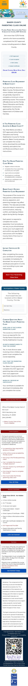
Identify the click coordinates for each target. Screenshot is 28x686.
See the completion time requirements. (10, 566)
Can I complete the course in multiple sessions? (12, 463)
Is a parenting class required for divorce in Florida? (13, 449)
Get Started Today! (13, 571)
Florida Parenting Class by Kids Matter (14, 665)
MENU (4, 2)
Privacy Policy (6, 635)
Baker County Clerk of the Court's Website (12, 422)
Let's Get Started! (14, 535)
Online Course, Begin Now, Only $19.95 (14, 71)
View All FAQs (13, 482)
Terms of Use (14, 635)
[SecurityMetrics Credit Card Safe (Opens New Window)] (14, 678)
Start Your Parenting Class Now (14, 276)
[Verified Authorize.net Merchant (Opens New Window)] (14, 673)
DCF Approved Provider (10, 525)
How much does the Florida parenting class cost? (12, 476)
